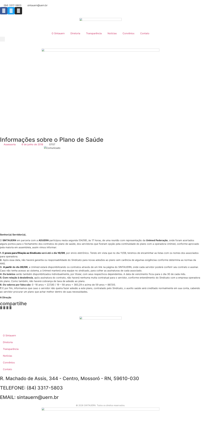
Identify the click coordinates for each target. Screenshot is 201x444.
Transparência (94, 33)
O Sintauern (58, 33)
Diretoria (75, 33)
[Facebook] (3, 10)
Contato (144, 33)
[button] (2, 39)
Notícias (112, 33)
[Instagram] (18, 10)
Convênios (128, 33)
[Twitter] (11, 10)
